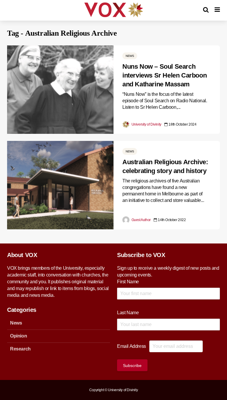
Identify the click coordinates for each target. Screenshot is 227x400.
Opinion (18, 335)
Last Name (128, 312)
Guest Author (141, 220)
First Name (128, 281)
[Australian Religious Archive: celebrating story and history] (60, 184)
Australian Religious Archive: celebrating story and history (165, 166)
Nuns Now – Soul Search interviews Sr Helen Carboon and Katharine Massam (164, 75)
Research (20, 348)
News (130, 55)
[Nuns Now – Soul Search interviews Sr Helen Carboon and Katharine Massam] (60, 89)
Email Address (131, 346)
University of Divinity (146, 124)
